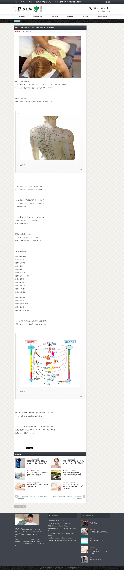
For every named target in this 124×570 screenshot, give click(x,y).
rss (106, 2)
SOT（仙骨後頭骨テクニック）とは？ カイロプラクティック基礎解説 (32, 497)
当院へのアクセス (95, 559)
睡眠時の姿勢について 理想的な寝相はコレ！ (59, 526)
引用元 (23, 165)
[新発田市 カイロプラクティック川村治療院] (28, 12)
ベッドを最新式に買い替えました (56, 520)
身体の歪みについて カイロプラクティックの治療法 (60, 538)
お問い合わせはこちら (97, 540)
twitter (109, 2)
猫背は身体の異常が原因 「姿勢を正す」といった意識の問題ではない (67, 497)
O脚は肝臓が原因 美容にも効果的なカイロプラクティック (62, 540)
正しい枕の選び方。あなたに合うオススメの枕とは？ (60, 523)
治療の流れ (93, 523)
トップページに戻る (20, 506)
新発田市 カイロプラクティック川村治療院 (60, 568)
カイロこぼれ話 (28, 31)
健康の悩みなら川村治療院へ (99, 532)
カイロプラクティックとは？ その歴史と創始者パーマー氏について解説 (73, 486)
